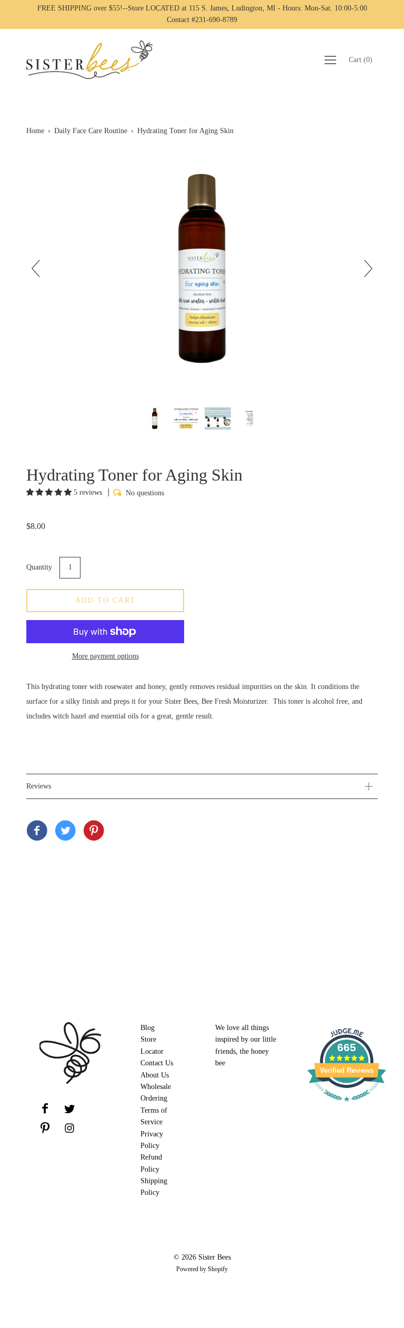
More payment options (105, 656)
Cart (360, 60)
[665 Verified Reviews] (346, 1107)
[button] (50, 492)
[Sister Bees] (36, 831)
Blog (147, 1028)
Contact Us (156, 1063)
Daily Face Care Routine (90, 131)
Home (35, 131)
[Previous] (40, 268)
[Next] (364, 268)
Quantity (39, 567)
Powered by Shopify (202, 1269)
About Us (154, 1075)
